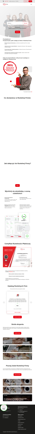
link (31, 91)
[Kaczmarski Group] (10, 411)
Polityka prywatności (21, 422)
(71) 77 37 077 (6, 1)
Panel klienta (25, 1)
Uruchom (30, 1)
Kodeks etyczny (20, 424)
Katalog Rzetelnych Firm (21, 419)
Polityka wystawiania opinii (22, 429)
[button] (31, 4)
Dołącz (17, 185)
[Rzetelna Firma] (10, 408)
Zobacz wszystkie (17, 374)
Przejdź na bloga (17, 333)
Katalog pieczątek (20, 427)
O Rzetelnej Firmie (21, 417)
